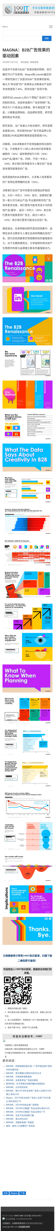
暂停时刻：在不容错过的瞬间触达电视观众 (25, 1084)
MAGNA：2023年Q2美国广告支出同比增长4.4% (28, 1108)
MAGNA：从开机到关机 (17, 1087)
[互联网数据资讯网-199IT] (27, 10)
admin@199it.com (10, 1227)
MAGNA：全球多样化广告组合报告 (22, 1080)
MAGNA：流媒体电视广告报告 (20, 1122)
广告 (23, 1193)
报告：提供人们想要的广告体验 (20, 1126)
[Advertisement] (27, 1158)
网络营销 (34, 62)
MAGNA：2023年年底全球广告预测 (22, 1105)
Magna (14, 1193)
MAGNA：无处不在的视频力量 (20, 1115)
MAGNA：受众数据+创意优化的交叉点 (23, 1073)
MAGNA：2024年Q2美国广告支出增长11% (25, 1112)
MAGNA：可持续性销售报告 (19, 1076)
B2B (6, 1193)
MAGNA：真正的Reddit (17, 1119)
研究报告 (25, 62)
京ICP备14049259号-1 (33, 1216)
